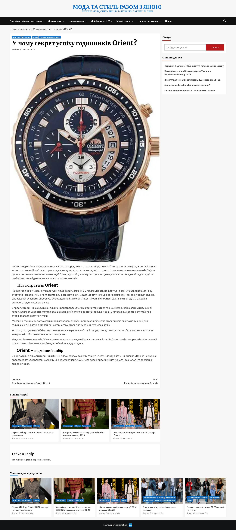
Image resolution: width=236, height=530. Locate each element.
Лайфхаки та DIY (100, 21)
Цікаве (169, 21)
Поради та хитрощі (148, 21)
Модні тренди (123, 21)
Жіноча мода (55, 21)
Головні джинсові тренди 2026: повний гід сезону (189, 90)
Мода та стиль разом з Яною (117, 6)
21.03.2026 (126, 439)
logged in (28, 459)
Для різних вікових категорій (26, 21)
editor (16, 50)
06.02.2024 (26, 50)
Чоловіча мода (77, 21)
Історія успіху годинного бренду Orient (31, 381)
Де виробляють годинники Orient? (140, 381)
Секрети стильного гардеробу (50, 37)
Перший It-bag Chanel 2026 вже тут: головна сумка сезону (194, 66)
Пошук (166, 37)
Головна (13, 29)
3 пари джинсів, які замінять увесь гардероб (187, 85)
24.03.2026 (25, 439)
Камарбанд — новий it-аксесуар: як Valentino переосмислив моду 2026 (83, 433)
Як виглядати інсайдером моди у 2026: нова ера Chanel (192, 80)
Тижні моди (86, 426)
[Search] (224, 20)
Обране (35, 37)
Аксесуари (25, 29)
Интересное (26, 37)
